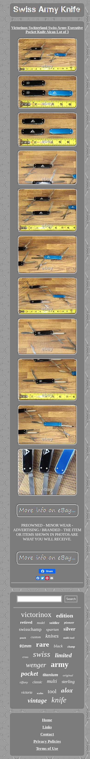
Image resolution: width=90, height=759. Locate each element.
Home (47, 720)
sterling (68, 681)
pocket (29, 673)
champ (71, 646)
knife (58, 700)
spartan (52, 629)
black (58, 646)
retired (26, 622)
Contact (47, 734)
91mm (25, 646)
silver (69, 629)
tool (52, 691)
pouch (23, 638)
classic (37, 682)
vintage (37, 700)
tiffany (24, 682)
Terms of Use (47, 748)
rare (42, 644)
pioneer (69, 622)
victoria (26, 692)
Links (47, 727)
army (60, 664)
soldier (54, 623)
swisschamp (30, 629)
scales (40, 693)
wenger (36, 665)
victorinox (36, 614)
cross (25, 657)
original (68, 675)
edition (64, 615)
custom (36, 637)
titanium (50, 674)
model (41, 623)
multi (52, 681)
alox (67, 690)
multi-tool (68, 637)
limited (63, 655)
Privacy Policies (47, 741)
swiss (41, 654)
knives (52, 636)
